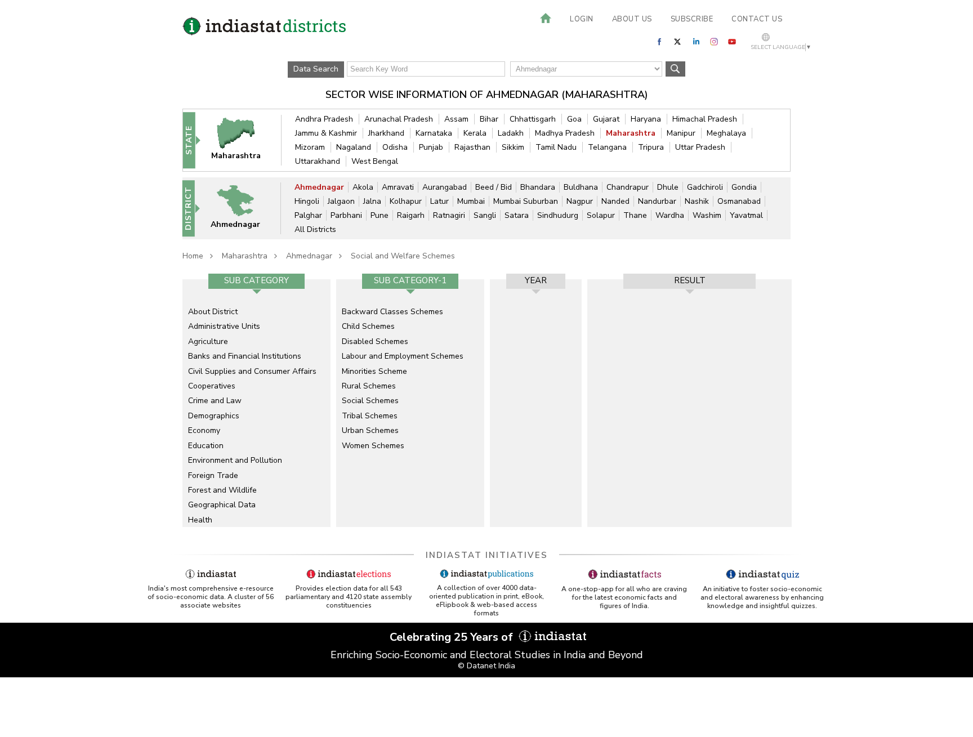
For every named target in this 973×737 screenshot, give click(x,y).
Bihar (489, 119)
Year (536, 280)
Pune (380, 215)
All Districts (315, 229)
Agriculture (208, 341)
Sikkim (513, 147)
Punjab (431, 147)
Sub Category (256, 280)
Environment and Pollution (235, 460)
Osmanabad (739, 201)
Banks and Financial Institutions (244, 356)
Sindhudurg (557, 215)
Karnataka (434, 133)
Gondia (744, 187)
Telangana (607, 147)
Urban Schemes (370, 430)
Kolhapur (406, 201)
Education (206, 445)
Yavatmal (746, 215)
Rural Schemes (369, 386)
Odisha (395, 147)
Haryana (646, 119)
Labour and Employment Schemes (402, 356)
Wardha (669, 215)
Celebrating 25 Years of (453, 637)
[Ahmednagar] (243, 208)
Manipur (681, 133)
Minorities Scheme (374, 371)
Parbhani (346, 215)
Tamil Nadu (556, 147)
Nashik (697, 201)
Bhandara (537, 187)
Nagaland (353, 147)
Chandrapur (627, 187)
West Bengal (374, 161)
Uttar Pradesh (700, 147)
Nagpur (579, 201)
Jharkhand (386, 133)
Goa (574, 119)
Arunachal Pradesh (398, 119)
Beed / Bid (493, 187)
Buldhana (581, 187)
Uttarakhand (317, 161)
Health (200, 520)
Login (581, 19)
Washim (707, 215)
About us (632, 19)
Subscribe (692, 19)
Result (690, 280)
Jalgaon (341, 201)
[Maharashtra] (243, 140)
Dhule (668, 187)
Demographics (213, 415)
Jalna (372, 201)
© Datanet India (486, 665)
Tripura (651, 147)
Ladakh (511, 133)
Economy (204, 430)
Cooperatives (211, 386)
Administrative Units (224, 326)
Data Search (315, 69)
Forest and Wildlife (222, 490)
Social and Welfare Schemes (403, 256)
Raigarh (411, 215)
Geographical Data (222, 504)
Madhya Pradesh (565, 133)
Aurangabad (444, 187)
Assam (456, 119)
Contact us (756, 19)
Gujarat (606, 119)
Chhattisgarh (533, 119)
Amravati (398, 187)
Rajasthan (472, 147)
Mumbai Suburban (525, 201)
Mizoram (310, 147)
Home (192, 256)
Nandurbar (657, 201)
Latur (439, 201)
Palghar (308, 215)
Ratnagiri (449, 215)
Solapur (601, 215)
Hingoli (306, 201)
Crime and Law (215, 400)
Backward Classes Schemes (392, 311)
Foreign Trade (213, 475)
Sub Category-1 (410, 280)
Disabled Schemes (375, 341)
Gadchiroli (705, 187)
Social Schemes (370, 400)
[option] (256, 403)
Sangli (485, 215)
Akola (362, 187)
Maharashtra (630, 133)
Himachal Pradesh (704, 119)
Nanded (615, 201)
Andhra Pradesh (324, 119)
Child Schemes (368, 326)
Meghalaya (726, 133)
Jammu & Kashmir (326, 133)
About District (213, 311)
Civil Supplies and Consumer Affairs (252, 371)
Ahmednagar (319, 187)
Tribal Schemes (370, 415)
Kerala (474, 133)
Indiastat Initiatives (487, 555)
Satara (517, 215)
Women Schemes (373, 445)
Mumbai (471, 201)
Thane (635, 215)
